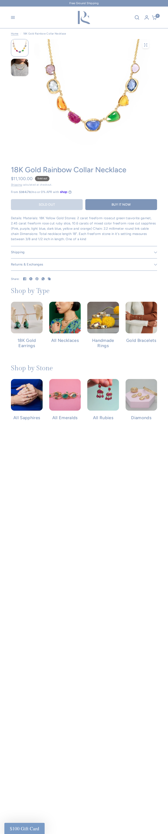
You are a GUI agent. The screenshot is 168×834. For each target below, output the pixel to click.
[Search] (137, 17)
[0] (153, 17)
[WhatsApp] (43, 278)
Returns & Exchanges (27, 264)
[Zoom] (145, 45)
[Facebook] (24, 278)
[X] (30, 278)
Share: (15, 278)
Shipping (16, 184)
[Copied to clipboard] (49, 278)
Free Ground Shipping (84, 3)
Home (14, 33)
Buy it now (121, 205)
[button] (24, 828)
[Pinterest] (37, 278)
